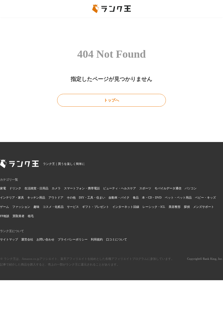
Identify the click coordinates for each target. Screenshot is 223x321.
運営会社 (27, 239)
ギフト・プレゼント (95, 206)
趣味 (36, 206)
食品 (136, 197)
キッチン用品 (36, 197)
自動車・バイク (119, 197)
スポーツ (145, 188)
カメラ (56, 188)
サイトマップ (9, 239)
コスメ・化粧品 (53, 206)
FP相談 (4, 216)
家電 (3, 188)
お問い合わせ (45, 239)
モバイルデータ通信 (167, 188)
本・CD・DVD (152, 197)
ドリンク (15, 188)
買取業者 (18, 216)
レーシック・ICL (154, 206)
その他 (71, 197)
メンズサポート (203, 206)
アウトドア (55, 197)
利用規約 (97, 239)
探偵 (187, 206)
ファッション (21, 206)
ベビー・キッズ (205, 197)
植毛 (31, 216)
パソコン (191, 188)
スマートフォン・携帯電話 (82, 188)
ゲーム (4, 206)
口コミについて (116, 239)
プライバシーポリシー (73, 239)
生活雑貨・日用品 (36, 188)
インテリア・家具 (12, 197)
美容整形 (175, 206)
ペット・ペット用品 (178, 197)
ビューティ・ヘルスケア (119, 188)
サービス (73, 206)
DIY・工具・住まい (92, 197)
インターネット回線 (125, 206)
